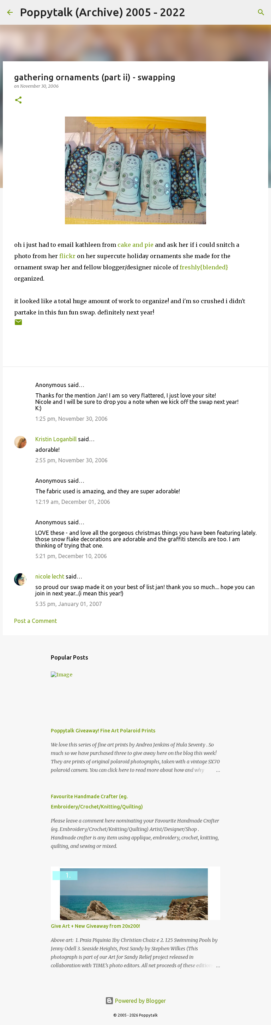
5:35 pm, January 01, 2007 (68, 604)
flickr (67, 256)
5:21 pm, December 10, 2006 (71, 556)
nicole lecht (49, 576)
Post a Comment (35, 621)
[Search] (195, 12)
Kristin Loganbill (56, 439)
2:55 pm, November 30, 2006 (71, 460)
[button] (18, 100)
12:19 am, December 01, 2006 (72, 502)
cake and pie (135, 244)
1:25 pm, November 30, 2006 (71, 418)
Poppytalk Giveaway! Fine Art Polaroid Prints (103, 730)
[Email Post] (18, 325)
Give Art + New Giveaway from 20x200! (95, 926)
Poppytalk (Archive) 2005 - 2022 (102, 12)
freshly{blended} (204, 267)
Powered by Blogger (140, 1001)
